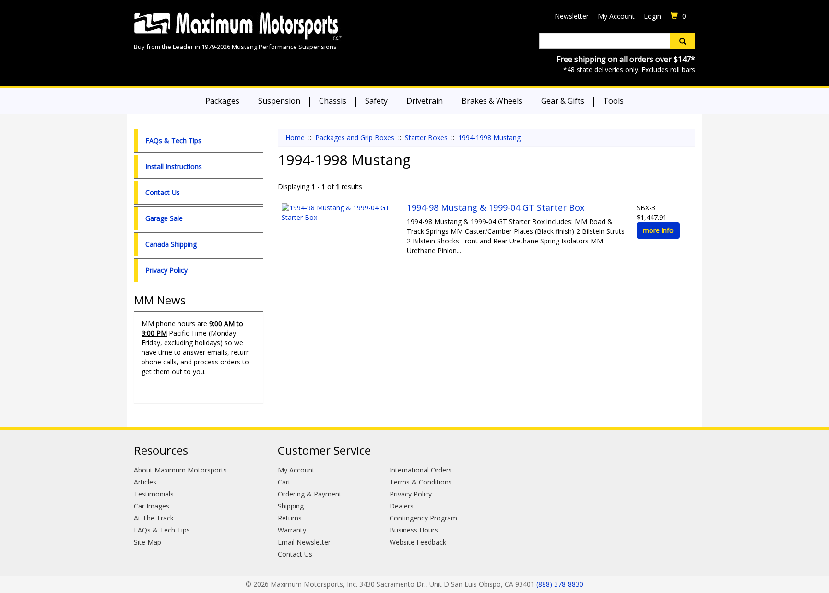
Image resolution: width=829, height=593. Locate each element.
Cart (284, 481)
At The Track (154, 517)
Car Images (151, 505)
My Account (616, 16)
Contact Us (162, 192)
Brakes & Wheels (492, 101)
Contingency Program (423, 517)
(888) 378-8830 (559, 584)
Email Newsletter (304, 541)
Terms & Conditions (421, 481)
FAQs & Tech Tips (173, 140)
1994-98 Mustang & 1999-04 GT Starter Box (495, 207)
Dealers (402, 505)
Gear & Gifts (562, 101)
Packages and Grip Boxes (354, 137)
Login (652, 16)
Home (295, 137)
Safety (376, 101)
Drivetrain (424, 101)
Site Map (147, 541)
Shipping (291, 505)
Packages (222, 101)
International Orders (421, 469)
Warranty (292, 529)
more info (658, 230)
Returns (290, 517)
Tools (613, 101)
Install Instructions (173, 166)
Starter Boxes (426, 137)
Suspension (279, 101)
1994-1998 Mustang (489, 137)
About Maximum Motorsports (180, 469)
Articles (145, 481)
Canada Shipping (171, 244)
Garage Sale (164, 218)
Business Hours (414, 529)
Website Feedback (418, 541)
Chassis (332, 101)
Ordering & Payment (310, 493)
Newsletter (572, 16)
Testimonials (154, 493)
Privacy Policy (166, 270)
